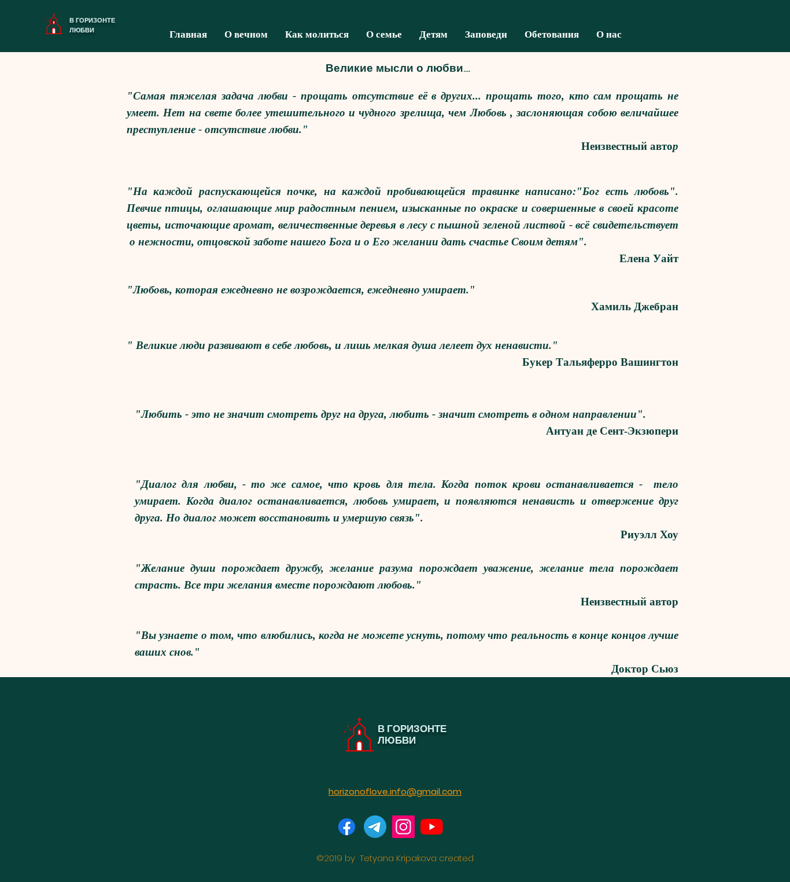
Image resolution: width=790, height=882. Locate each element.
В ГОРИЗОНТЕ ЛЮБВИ (92, 25)
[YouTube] (431, 826)
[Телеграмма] (375, 826)
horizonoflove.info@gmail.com (395, 791)
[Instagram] (403, 826)
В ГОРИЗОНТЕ (412, 729)
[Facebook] (346, 826)
